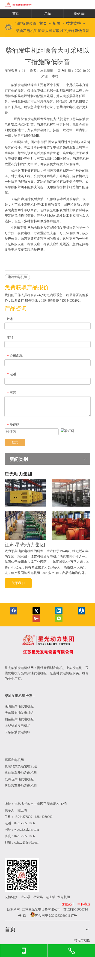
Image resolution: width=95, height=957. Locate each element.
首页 (15, 13)
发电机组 (63, 897)
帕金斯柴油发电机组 (19, 719)
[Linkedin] (58, 610)
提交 (15, 442)
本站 (55, 76)
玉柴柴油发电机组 (17, 732)
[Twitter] (36, 610)
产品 (47, 13)
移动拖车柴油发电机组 (21, 773)
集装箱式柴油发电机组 (21, 766)
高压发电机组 (14, 760)
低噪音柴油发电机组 (19, 779)
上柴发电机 (74, 668)
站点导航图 (82, 940)
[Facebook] (13, 610)
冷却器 (25, 897)
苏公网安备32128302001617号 (56, 915)
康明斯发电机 (53, 668)
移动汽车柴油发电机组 (21, 785)
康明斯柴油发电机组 (20, 706)
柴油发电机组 (20, 85)
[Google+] (36, 618)
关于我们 (18, 583)
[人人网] (81, 610)
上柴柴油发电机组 (17, 725)
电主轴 (50, 897)
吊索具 (38, 897)
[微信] (58, 618)
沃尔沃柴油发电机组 (19, 713)
